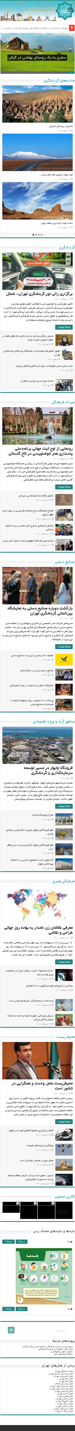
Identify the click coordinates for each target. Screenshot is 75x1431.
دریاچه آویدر (66, 223)
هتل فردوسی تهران (63, 1391)
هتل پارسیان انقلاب (63, 1384)
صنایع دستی (65, 562)
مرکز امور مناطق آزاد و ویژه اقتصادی (56, 1349)
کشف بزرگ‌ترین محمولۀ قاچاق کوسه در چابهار (31, 1130)
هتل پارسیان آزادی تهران (61, 1374)
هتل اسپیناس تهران (63, 1376)
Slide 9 (11, 72)
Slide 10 (4, 72)
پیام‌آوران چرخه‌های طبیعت (40, 1145)
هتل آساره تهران (65, 1394)
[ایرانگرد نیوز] (37, 11)
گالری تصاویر (64, 1197)
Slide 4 (48, 72)
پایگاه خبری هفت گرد (63, 1354)
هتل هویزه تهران (65, 1396)
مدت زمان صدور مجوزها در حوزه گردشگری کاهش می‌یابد (44, 366)
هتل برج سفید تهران (63, 1409)
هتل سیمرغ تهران (64, 1399)
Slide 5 (41, 72)
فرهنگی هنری (63, 881)
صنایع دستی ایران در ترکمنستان (36, 670)
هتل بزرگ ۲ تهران (64, 1411)
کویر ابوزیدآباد (65, 175)
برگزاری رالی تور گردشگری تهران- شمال (39, 294)
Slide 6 (34, 72)
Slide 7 (26, 72)
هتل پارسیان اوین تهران (61, 1389)
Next (9, 1242)
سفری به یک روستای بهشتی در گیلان (37, 58)
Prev (21, 1242)
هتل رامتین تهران (64, 1406)
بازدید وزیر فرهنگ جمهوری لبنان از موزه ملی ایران (28, 541)
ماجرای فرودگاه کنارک (42, 815)
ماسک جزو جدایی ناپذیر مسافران (37, 381)
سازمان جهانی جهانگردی (62, 1351)
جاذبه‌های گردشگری (59, 81)
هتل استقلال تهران (64, 1371)
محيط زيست (65, 1037)
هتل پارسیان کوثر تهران (61, 1386)
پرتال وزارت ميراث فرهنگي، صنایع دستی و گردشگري (48, 1346)
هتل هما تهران (66, 1381)
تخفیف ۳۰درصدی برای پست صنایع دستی (32, 655)
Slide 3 (56, 72)
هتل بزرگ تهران (65, 1404)
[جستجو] (11, 1330)
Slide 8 (19, 72)
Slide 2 (63, 72)
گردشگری (67, 247)
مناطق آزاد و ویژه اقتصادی (54, 722)
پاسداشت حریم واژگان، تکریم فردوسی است (31, 1001)
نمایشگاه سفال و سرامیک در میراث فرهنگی (31, 685)
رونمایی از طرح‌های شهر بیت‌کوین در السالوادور (49, 986)
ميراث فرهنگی (63, 402)
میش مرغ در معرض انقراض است (36, 1160)
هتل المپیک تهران (64, 1401)
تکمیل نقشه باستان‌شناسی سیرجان (36, 496)
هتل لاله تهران (66, 1379)
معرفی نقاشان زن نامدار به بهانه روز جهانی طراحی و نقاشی (35, 27)
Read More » (64, 327)
